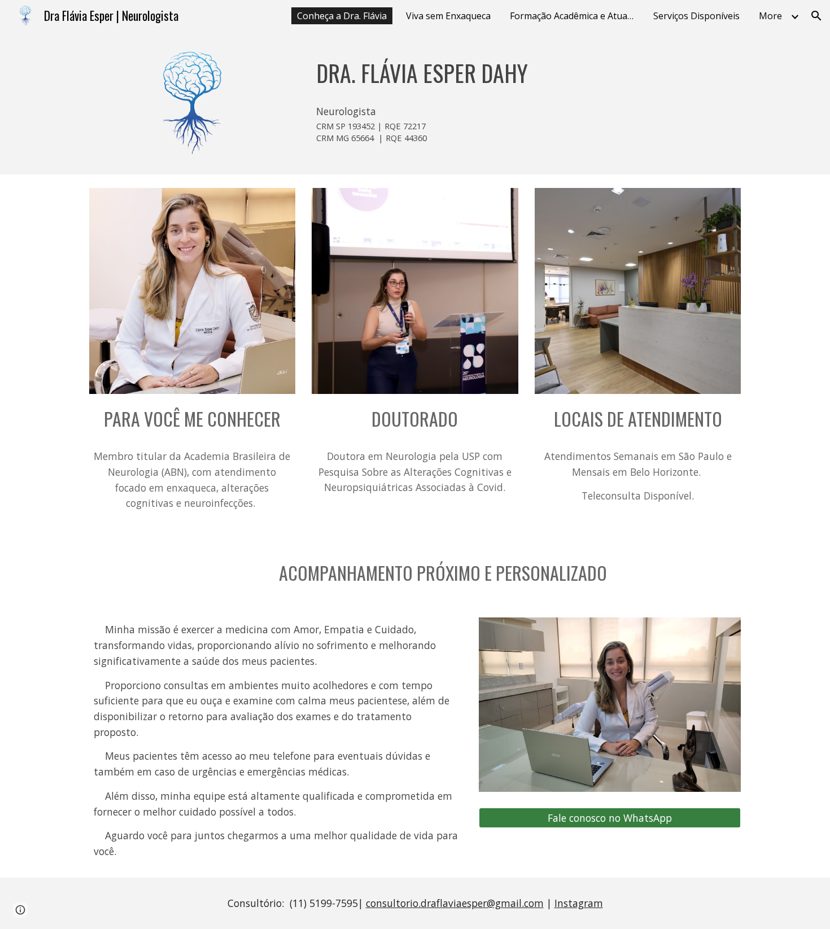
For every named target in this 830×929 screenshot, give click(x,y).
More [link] (770, 16)
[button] (816, 15)
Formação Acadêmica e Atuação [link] (575, 16)
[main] (526, 70)
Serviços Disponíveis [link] (696, 16)
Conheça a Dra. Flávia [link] (342, 16)
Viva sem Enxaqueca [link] (448, 16)
